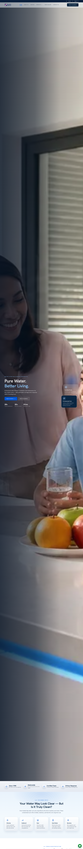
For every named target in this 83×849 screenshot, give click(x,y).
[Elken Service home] (8, 5)
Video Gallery (48, 4)
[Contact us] (80, 846)
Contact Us (56, 4)
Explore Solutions (10, 398)
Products (38, 4)
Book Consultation (73, 4)
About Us (26, 4)
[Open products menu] (42, 5)
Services (32, 4)
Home (21, 4)
